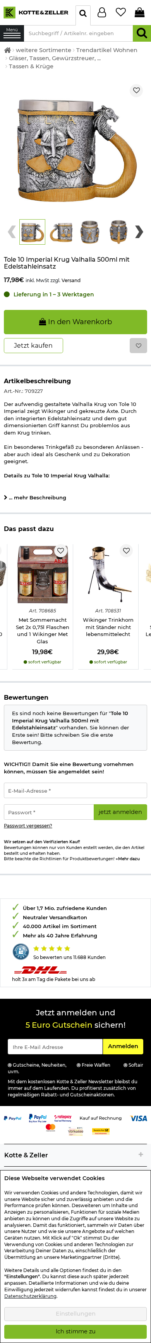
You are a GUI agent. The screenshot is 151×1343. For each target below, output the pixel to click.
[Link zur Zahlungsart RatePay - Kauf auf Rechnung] (63, 1118)
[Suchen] (142, 33)
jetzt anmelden (120, 812)
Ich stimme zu (76, 1331)
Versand (71, 280)
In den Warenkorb (79, 321)
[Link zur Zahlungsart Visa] (138, 1118)
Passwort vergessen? (28, 826)
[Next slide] (139, 231)
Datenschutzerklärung (30, 1296)
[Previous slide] (12, 231)
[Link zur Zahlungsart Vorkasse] (75, 1131)
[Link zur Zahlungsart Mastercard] (50, 1127)
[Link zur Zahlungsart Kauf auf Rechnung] (100, 1118)
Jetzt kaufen (33, 345)
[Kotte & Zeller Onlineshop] (36, 12)
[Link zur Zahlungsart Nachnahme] (101, 1131)
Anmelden (125, 1046)
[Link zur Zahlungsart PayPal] (12, 1118)
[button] (32, 232)
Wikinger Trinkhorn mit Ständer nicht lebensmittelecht (108, 627)
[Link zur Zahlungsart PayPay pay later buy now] (37, 1118)
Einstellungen (76, 1313)
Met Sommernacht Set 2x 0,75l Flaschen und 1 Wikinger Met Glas (42, 630)
